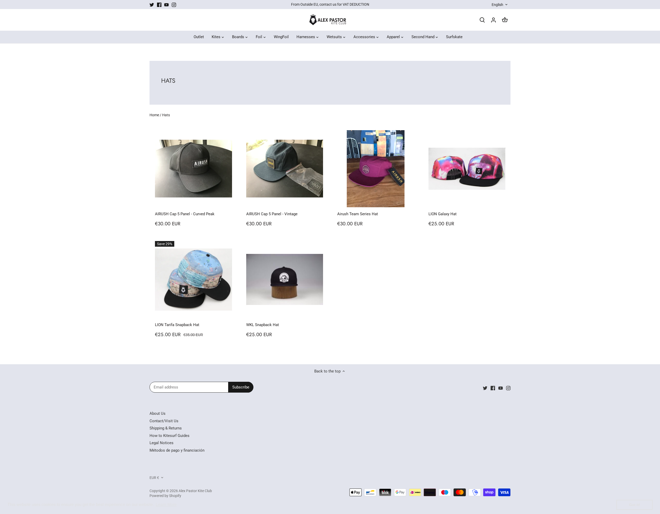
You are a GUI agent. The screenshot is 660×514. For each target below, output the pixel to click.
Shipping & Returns (166, 428)
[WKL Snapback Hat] (284, 279)
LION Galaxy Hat (442, 214)
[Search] (482, 20)
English (497, 5)
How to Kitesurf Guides (169, 435)
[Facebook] (159, 4)
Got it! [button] (634, 505)
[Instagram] (174, 4)
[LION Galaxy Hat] (467, 168)
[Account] (493, 20)
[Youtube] (166, 4)
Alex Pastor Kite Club (195, 491)
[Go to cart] (505, 20)
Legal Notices (162, 443)
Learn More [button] (166, 504)
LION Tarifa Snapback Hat (177, 324)
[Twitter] (152, 4)
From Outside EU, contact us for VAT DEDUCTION (330, 4)
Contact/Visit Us (164, 421)
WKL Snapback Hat (262, 324)
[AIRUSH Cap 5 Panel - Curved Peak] (193, 168)
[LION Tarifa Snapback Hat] (193, 279)
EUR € (154, 478)
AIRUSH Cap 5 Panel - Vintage (272, 214)
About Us (158, 413)
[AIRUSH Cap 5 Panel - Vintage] (284, 168)
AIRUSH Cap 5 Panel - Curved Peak (184, 214)
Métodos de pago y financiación (177, 450)
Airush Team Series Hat (357, 214)
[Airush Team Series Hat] (375, 168)
